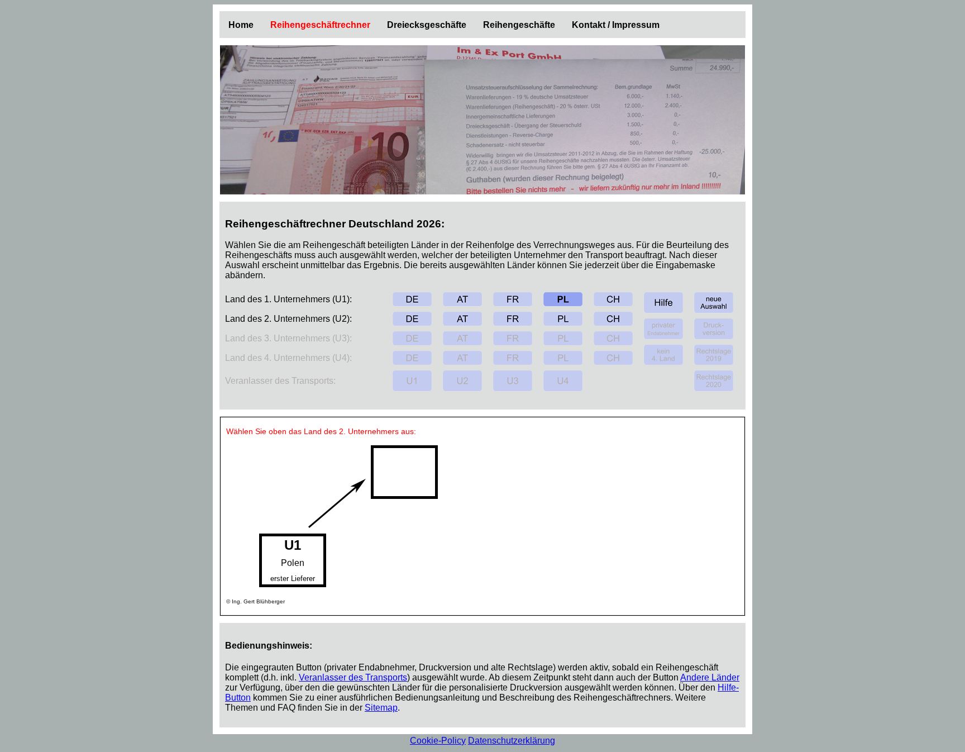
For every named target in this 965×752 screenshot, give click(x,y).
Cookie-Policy (438, 740)
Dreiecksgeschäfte (426, 25)
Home (241, 25)
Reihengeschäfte (519, 25)
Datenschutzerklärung (511, 740)
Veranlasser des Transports (353, 677)
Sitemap (381, 707)
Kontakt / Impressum (616, 25)
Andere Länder (709, 677)
